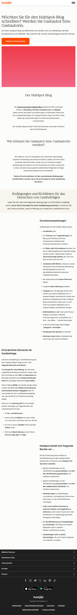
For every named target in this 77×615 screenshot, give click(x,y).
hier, (14, 435)
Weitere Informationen (15, 41)
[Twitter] (40, 581)
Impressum (50, 606)
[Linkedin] (45, 581)
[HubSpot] (7, 2)
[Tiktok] (55, 581)
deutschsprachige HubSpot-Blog (29, 107)
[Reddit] (50, 581)
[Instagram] (30, 581)
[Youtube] (35, 581)
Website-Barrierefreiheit (30, 610)
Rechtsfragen (16, 606)
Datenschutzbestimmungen (34, 606)
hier (17, 435)
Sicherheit (61, 606)
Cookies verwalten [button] (48, 610)
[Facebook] (26, 581)
